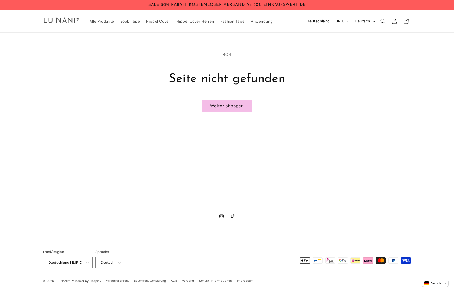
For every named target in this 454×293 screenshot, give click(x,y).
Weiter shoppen (227, 106)
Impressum (245, 281)
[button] (383, 21)
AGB (174, 281)
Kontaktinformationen (215, 281)
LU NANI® (63, 281)
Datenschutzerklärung (150, 281)
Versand (188, 281)
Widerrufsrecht (117, 281)
